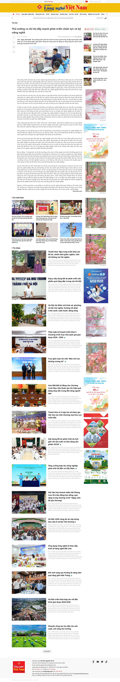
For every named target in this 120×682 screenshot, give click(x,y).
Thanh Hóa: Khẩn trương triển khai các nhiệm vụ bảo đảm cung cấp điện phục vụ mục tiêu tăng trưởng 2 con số (71, 240)
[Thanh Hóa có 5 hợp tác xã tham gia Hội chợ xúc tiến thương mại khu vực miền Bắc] (29, 422)
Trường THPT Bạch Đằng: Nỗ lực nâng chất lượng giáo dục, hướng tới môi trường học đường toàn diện (46, 218)
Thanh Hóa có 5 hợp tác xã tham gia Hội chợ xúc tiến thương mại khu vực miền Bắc (65, 415)
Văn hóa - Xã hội (73, 14)
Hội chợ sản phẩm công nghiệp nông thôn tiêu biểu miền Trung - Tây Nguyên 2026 (99, 58)
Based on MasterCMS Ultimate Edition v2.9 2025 (25, 680)
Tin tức (18, 14)
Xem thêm (47, 651)
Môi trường (83, 14)
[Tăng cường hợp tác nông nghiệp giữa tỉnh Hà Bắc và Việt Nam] (29, 475)
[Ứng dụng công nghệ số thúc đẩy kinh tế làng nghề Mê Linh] (29, 555)
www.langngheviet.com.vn (81, 673)
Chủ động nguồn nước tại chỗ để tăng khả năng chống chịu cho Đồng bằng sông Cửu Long (47, 240)
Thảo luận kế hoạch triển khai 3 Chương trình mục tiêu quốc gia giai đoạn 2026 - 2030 (64, 335)
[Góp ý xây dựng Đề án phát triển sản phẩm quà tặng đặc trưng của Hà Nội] (29, 288)
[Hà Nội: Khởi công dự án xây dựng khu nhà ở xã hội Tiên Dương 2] (29, 529)
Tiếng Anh (86, 1)
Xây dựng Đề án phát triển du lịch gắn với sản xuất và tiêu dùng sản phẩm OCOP (63, 441)
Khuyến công (54, 14)
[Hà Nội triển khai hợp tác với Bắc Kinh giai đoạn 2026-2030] (29, 609)
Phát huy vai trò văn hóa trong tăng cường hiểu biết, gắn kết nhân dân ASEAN (22, 240)
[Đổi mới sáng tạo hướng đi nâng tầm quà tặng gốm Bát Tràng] (29, 582)
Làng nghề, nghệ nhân (27, 14)
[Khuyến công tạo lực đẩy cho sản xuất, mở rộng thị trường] (29, 636)
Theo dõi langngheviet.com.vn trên (66, 36)
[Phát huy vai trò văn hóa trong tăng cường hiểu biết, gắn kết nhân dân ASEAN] (23, 230)
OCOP (47, 14)
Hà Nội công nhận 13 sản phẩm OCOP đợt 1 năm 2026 (100, 80)
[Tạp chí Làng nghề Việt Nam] (19, 666)
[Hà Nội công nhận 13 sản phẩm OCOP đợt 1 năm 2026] (71, 207)
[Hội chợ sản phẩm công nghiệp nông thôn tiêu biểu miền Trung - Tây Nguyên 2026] (87, 59)
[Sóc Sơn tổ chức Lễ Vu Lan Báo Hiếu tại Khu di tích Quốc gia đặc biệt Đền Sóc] (23, 207)
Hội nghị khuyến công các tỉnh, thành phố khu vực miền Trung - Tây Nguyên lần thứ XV (100, 69)
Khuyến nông (63, 14)
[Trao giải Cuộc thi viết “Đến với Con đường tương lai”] (29, 368)
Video (102, 14)
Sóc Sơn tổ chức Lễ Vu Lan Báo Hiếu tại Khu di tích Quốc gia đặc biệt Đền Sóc (45, 18)
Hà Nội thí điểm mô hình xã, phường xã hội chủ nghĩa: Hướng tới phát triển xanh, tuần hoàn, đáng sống (64, 308)
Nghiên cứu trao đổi (94, 14)
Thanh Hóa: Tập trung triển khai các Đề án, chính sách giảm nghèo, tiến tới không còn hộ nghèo (64, 254)
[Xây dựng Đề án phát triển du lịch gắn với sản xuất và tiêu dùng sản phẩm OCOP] (29, 449)
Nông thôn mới (40, 14)
